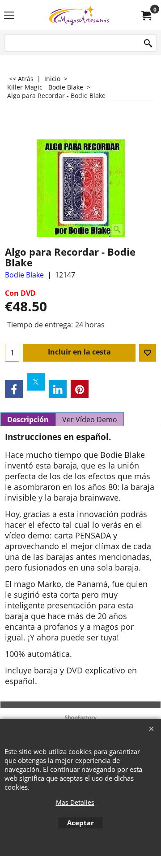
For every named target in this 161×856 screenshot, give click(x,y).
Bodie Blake (24, 275)
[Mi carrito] (146, 15)
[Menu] (9, 16)
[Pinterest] (80, 389)
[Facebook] (14, 389)
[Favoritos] (147, 352)
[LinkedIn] (58, 389)
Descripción (28, 419)
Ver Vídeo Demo (89, 419)
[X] (36, 382)
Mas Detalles (75, 802)
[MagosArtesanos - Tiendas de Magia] (79, 15)
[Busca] (148, 43)
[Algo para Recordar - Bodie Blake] (81, 188)
